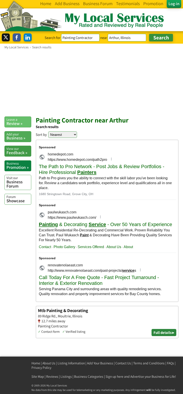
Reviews (52, 376)
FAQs (170, 363)
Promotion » (17, 165)
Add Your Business (100, 363)
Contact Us (123, 363)
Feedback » (16, 150)
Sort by (41, 134)
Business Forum (14, 182)
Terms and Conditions (149, 363)
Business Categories (88, 376)
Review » (14, 121)
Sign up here (114, 376)
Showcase (15, 198)
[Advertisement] (91, 82)
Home (35, 363)
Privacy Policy (41, 367)
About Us (48, 363)
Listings (66, 376)
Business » (15, 136)
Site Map (37, 376)
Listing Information (71, 363)
